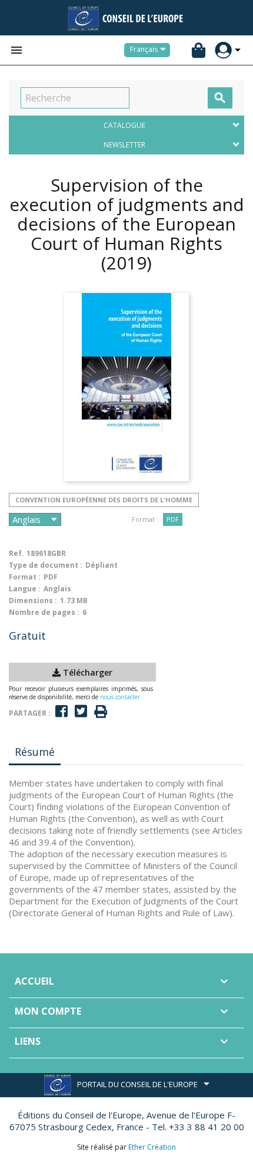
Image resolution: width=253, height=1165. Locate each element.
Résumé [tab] (35, 752)
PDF (173, 519)
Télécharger (86, 672)
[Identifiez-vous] (223, 50)
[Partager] (61, 711)
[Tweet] (81, 711)
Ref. (16, 553)
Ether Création (152, 1147)
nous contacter (120, 697)
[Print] (100, 712)
